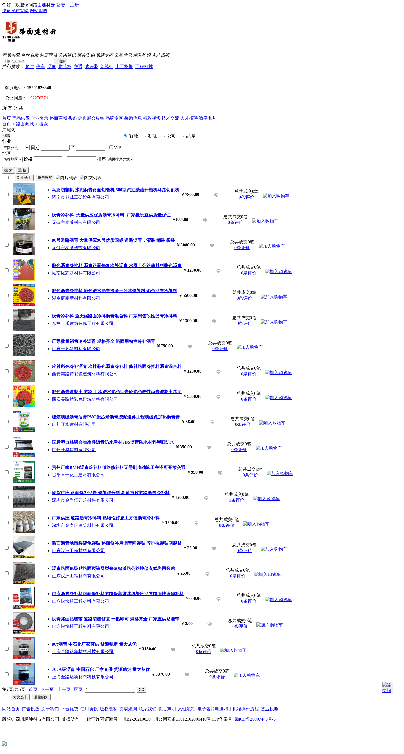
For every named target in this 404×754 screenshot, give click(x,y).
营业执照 (269, 709)
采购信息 (123, 55)
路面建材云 (44, 4)
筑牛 (29, 66)
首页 (6, 118)
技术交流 (170, 118)
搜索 (43, 124)
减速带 (91, 66)
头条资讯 (67, 55)
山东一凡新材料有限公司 (76, 348)
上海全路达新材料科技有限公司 (83, 651)
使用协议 (89, 709)
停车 (40, 66)
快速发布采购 (15, 10)
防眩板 (64, 66)
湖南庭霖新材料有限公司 (76, 273)
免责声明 (167, 709)
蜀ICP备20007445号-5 (255, 719)
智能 (133, 135)
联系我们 (147, 709)
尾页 (78, 689)
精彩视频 (142, 55)
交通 (78, 66)
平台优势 (69, 709)
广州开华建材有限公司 (74, 424)
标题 (152, 135)
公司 (171, 135)
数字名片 (208, 118)
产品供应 (11, 55)
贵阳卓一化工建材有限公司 (78, 474)
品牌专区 (104, 55)
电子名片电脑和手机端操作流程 (228, 709)
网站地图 (38, 10)
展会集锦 (86, 55)
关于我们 (50, 709)
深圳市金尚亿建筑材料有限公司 (83, 500)
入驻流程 (186, 709)
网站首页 (11, 709)
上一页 (63, 689)
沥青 (51, 66)
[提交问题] (387, 687)
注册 (74, 4)
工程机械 (144, 66)
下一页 (47, 689)
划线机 (106, 66)
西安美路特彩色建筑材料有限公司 (85, 374)
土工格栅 (124, 66)
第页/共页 (13, 689)
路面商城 (48, 55)
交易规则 (128, 709)
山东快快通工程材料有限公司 (80, 601)
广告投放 (30, 709)
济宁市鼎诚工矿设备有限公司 (80, 197)
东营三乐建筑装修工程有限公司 (83, 323)
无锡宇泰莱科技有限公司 (76, 222)
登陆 (60, 4)
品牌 (190, 135)
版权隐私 (108, 709)
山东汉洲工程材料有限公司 (78, 550)
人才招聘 (160, 55)
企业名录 (29, 55)
